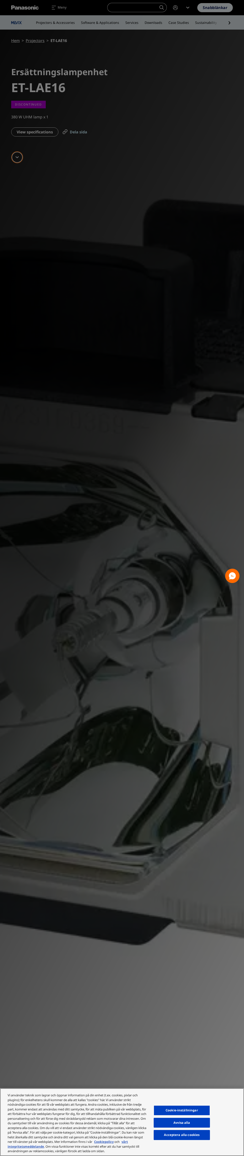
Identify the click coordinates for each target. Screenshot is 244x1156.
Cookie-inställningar (182, 1110)
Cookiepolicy (104, 1142)
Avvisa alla (181, 1122)
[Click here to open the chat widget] (232, 576)
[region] (122, 1122)
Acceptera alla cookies (181, 1135)
